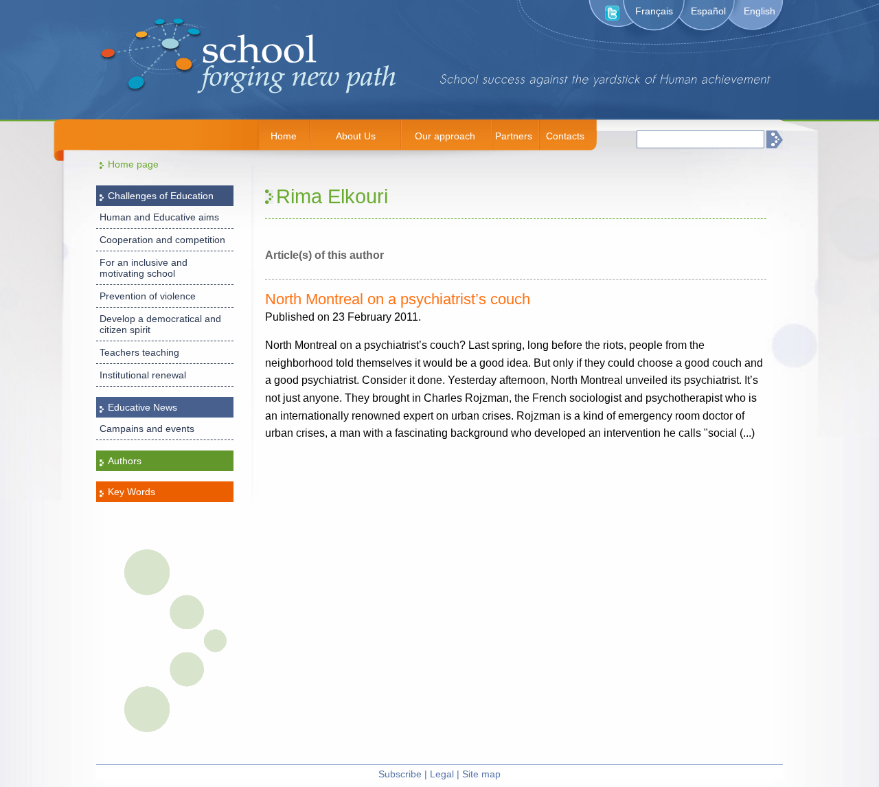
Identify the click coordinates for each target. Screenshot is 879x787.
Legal (442, 773)
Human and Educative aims (159, 217)
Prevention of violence (148, 295)
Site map (481, 773)
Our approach (445, 135)
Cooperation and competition (162, 239)
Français (654, 10)
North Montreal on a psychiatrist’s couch (397, 299)
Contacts (565, 135)
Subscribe (400, 773)
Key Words (131, 491)
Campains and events (147, 428)
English (759, 10)
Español (708, 10)
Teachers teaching (139, 352)
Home (284, 135)
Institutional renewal (143, 374)
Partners (513, 135)
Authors (124, 460)
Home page (133, 164)
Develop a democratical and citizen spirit (160, 324)
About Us (356, 135)
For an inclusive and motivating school (143, 268)
